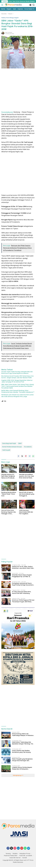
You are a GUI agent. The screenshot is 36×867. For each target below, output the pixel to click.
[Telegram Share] (29, 456)
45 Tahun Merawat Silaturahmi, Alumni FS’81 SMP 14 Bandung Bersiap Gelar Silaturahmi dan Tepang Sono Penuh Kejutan (21, 592)
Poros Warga (10, 17)
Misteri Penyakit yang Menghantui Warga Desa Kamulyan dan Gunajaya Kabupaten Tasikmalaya (23, 759)
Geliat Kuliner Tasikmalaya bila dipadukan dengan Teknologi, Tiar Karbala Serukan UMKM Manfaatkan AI (23, 743)
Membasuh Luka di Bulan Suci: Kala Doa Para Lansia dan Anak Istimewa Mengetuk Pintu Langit (17, 395)
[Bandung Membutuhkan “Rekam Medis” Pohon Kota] (9, 486)
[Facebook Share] (18, 456)
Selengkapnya (17, 775)
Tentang (8, 853)
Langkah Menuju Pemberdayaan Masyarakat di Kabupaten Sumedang (22, 768)
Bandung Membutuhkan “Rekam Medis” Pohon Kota (8, 494)
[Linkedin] (18, 848)
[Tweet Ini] (22, 456)
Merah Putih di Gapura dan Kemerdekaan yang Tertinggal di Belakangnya (26, 494)
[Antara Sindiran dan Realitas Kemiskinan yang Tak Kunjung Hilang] (6, 751)
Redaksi (15, 853)
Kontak (24, 858)
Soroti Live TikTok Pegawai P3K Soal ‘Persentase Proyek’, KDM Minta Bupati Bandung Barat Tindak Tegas (23, 601)
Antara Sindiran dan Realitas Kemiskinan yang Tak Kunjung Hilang (21, 751)
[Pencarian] (33, 4)
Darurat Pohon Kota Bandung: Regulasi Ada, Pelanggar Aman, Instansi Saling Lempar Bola (8, 512)
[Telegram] (28, 848)
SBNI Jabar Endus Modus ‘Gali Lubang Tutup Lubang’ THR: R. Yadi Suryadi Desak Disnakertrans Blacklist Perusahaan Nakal (17, 386)
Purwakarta (27, 447)
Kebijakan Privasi (25, 853)
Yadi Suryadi (6, 450)
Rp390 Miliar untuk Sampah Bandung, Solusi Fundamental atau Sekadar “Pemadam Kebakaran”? (17, 391)
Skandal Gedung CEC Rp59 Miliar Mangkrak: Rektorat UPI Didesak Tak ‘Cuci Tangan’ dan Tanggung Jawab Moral (8, 476)
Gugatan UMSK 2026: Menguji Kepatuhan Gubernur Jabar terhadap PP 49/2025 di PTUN (17, 381)
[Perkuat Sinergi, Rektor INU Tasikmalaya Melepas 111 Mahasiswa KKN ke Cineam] (6, 735)
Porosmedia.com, (7, 112)
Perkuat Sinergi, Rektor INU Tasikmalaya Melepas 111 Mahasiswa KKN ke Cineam (23, 734)
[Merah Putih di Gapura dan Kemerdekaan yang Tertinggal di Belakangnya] (27, 486)
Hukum (3, 17)
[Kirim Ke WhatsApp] (33, 456)
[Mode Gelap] (30, 4)
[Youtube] (21, 848)
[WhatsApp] (25, 848)
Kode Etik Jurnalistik (25, 855)
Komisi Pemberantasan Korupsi (12, 447)
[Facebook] (8, 848)
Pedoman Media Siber (10, 855)
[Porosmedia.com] (13, 4)
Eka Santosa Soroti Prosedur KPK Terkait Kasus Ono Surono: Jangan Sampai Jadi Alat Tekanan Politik (17, 376)
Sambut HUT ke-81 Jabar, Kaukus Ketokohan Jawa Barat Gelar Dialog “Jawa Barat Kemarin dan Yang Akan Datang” (23, 567)
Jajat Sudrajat (8, 32)
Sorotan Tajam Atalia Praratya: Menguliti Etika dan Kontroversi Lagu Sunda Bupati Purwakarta (17, 372)
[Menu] (2, 4)
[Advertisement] (18, 90)
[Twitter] (11, 848)
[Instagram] (14, 848)
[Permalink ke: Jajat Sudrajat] (2, 33)
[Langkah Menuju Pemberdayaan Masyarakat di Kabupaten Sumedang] (6, 768)
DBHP (20, 443)
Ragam (16, 17)
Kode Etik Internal (15, 858)
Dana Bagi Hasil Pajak (9, 443)
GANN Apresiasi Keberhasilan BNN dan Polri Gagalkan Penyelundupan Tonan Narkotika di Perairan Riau (26, 512)
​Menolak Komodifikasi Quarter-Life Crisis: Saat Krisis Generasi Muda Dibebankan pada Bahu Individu (26, 476)
